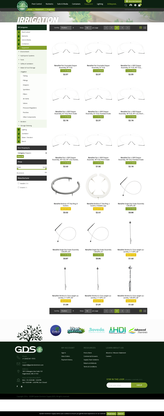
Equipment (39, 9)
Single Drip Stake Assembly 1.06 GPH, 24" (98, 251)
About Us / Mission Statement (116, 352)
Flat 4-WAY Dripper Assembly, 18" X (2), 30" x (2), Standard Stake (65, 159)
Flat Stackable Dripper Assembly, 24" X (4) (98, 66)
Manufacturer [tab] (23, 178)
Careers (108, 356)
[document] (82, 413)
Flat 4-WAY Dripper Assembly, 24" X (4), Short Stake (65, 113)
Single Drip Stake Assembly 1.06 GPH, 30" (66, 251)
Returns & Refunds (90, 363)
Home (30, 9)
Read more (111, 413)
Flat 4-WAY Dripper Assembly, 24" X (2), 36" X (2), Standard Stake (131, 66)
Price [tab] (20, 162)
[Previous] (106, 27)
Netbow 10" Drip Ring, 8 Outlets (65, 205)
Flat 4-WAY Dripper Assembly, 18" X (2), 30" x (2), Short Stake (131, 113)
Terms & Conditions (90, 366)
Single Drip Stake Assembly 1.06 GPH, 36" (131, 205)
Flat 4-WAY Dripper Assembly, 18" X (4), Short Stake (98, 159)
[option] (56, 330)
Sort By (56, 27)
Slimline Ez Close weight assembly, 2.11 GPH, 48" (131, 251)
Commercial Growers (91, 356)
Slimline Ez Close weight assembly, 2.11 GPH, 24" (98, 297)
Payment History (66, 359)
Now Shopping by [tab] (24, 147)
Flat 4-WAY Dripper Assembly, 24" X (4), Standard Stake (98, 113)
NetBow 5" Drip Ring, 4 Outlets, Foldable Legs (98, 205)
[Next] (127, 27)
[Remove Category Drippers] (46, 153)
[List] (144, 27)
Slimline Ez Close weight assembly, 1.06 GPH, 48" (131, 297)
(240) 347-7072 (142, 9)
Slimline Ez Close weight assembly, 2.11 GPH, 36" (65, 297)
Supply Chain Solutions (91, 359)
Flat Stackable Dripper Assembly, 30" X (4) (65, 66)
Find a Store (88, 352)
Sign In (63, 352)
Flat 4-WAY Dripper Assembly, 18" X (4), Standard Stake (131, 159)
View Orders (65, 356)
